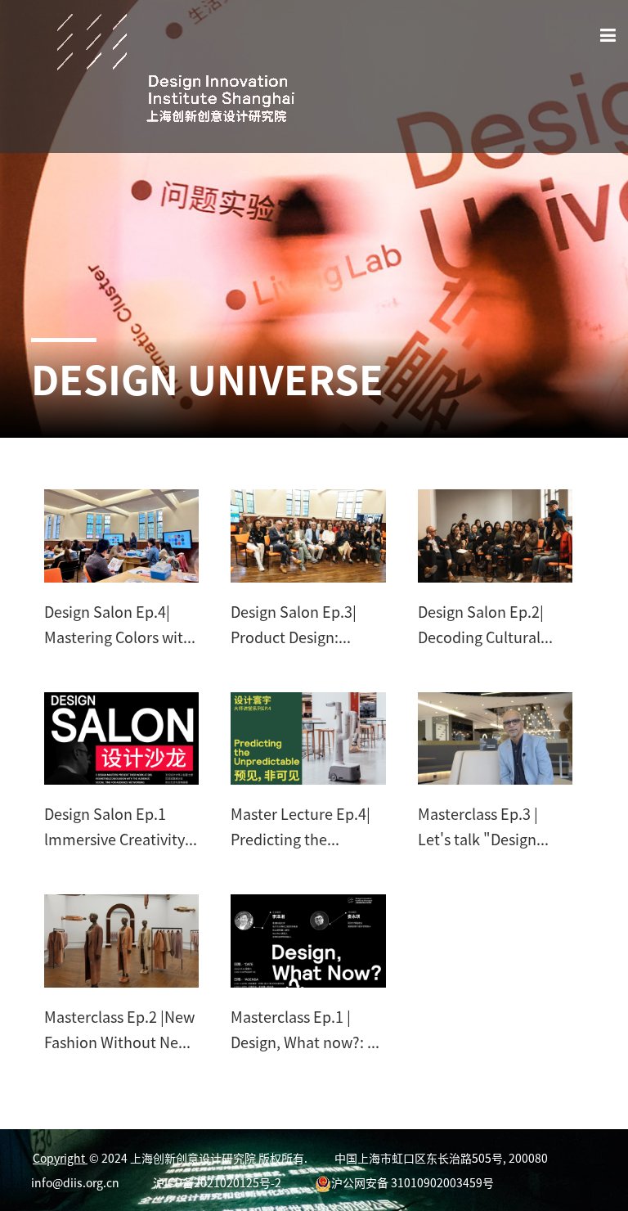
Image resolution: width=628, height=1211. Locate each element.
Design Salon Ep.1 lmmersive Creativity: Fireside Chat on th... (116, 827)
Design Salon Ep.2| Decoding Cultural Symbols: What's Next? (495, 625)
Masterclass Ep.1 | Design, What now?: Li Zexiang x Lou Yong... (305, 1030)
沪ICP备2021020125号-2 (217, 1182)
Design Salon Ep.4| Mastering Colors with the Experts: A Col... (118, 625)
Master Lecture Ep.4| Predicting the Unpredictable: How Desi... (300, 827)
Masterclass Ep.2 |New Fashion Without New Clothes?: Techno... (119, 1030)
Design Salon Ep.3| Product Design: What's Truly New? (294, 625)
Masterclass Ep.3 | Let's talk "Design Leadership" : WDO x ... (495, 827)
